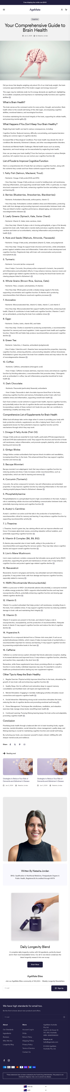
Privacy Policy (27, 1044)
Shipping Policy (28, 1041)
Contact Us (26, 1052)
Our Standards (8, 1030)
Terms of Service (28, 1048)
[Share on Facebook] (10, 744)
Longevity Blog (8, 1044)
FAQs (24, 1033)
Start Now (35, 964)
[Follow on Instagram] (9, 1060)
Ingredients (7, 1033)
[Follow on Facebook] (4, 1060)
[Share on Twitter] (15, 744)
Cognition (35, 19)
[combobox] (35, 1086)
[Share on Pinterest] (20, 744)
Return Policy (27, 1037)
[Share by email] (24, 744)
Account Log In (28, 1030)
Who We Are (7, 1041)
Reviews (6, 1037)
